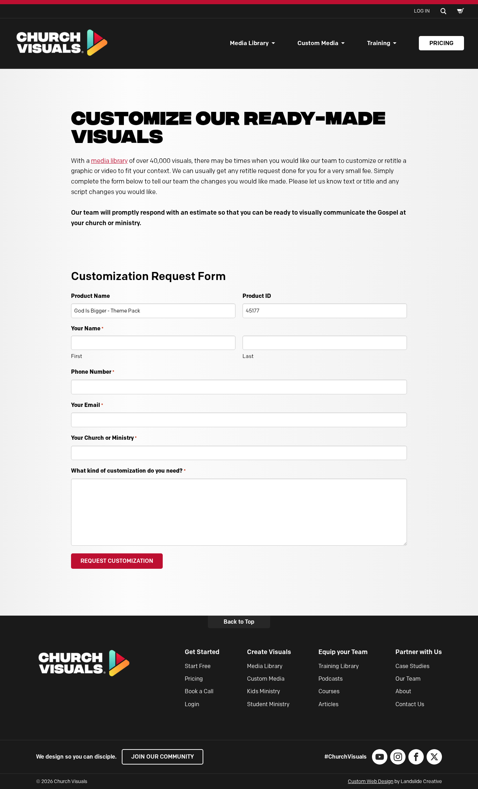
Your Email (87, 404)
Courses (328, 691)
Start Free (198, 666)
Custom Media (317, 43)
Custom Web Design (370, 781)
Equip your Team (343, 652)
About (403, 691)
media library (109, 161)
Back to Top (239, 621)
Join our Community (162, 756)
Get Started (202, 652)
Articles (328, 704)
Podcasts (330, 678)
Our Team (408, 678)
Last (248, 356)
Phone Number (92, 371)
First (76, 356)
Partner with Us (418, 652)
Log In (422, 11)
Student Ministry (268, 704)
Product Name (90, 295)
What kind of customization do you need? (128, 470)
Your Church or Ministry (104, 437)
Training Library (338, 666)
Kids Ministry (263, 691)
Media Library (249, 43)
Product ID (256, 295)
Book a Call (199, 691)
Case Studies (412, 666)
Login (192, 704)
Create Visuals (269, 652)
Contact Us (409, 704)
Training (378, 43)
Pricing (441, 43)
